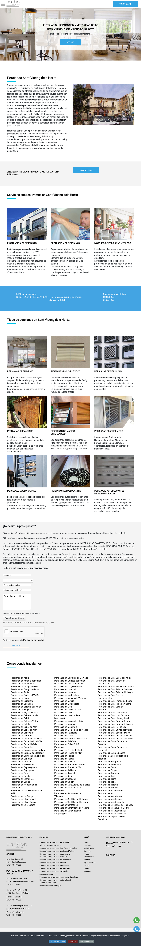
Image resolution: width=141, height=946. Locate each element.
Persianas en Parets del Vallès (69, 750)
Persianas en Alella (20, 678)
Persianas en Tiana (107, 779)
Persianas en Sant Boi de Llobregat (71, 799)
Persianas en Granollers (22, 779)
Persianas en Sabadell (65, 779)
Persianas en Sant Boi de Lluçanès (71, 802)
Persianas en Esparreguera (24, 767)
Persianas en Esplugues (22, 770)
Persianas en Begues (21, 709)
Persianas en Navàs (64, 735)
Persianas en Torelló (108, 787)
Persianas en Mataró (64, 701)
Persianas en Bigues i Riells (24, 712)
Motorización (89, 848)
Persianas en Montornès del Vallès (71, 730)
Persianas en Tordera (108, 784)
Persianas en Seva (107, 767)
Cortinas (87, 860)
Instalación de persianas (22, 243)
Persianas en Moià (63, 706)
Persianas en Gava (20, 773)
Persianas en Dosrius (21, 761)
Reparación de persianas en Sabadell (54, 842)
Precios (87, 865)
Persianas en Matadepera (66, 704)
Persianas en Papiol (64, 756)
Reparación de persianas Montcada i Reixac (57, 851)
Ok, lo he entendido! (57, 941)
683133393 (108, 297)
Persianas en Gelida (20, 776)
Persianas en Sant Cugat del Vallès (114, 678)
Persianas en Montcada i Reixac (69, 721)
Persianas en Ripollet (64, 773)
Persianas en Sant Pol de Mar (112, 727)
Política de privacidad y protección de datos (119, 842)
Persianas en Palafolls (65, 741)
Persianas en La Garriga (22, 796)
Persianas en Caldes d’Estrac (25, 721)
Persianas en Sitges (107, 770)
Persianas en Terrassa (108, 773)
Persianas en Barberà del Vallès (26, 706)
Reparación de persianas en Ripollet (54, 871)
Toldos (86, 854)
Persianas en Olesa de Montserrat (70, 738)
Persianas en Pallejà (64, 758)
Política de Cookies (113, 846)
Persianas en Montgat (64, 724)
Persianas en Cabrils (21, 718)
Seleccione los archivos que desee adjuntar (21, 613)
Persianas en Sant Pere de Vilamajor (115, 724)
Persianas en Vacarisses (110, 796)
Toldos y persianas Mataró (50, 845)
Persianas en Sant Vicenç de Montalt (115, 735)
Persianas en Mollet (64, 712)
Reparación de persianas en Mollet (53, 857)
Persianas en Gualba (20, 782)
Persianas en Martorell (65, 689)
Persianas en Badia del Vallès (25, 695)
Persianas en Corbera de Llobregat (27, 753)
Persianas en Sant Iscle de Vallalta (114, 704)
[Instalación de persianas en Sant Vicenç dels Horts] (27, 223)
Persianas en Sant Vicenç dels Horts (115, 738)
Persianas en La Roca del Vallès (69, 680)
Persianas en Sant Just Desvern (113, 715)
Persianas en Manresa (65, 692)
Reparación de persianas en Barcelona (55, 854)
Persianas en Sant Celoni (66, 805)
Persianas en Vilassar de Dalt (112, 810)
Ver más (70, 42)
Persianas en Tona (107, 782)
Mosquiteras (89, 857)
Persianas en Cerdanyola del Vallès (28, 750)
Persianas (87, 845)
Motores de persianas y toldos (112, 243)
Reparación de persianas (65, 243)
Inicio (86, 842)
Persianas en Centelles (22, 747)
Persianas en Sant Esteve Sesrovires (116, 686)
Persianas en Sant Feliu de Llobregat (115, 692)
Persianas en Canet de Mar (24, 727)
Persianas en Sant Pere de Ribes (114, 721)
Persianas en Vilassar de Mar (112, 813)
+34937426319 (23, 297)
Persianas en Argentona (22, 683)
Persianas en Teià (106, 776)
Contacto (87, 871)
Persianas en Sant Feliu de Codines (115, 689)
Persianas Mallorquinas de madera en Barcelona (59, 877)
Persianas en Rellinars (65, 770)
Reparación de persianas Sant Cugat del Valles (58, 848)
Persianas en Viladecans (110, 799)
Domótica (87, 851)
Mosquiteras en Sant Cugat (50, 886)
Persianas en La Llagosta (23, 805)
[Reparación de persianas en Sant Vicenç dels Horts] (70, 223)
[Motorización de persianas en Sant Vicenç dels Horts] (114, 223)
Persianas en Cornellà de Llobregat (27, 756)
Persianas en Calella (20, 724)
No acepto (72, 941)
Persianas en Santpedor (109, 761)
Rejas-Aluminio (90, 863)
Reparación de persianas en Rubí (53, 863)
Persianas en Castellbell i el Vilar (26, 741)
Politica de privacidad (33, 640)
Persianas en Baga (20, 698)
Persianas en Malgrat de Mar (68, 686)
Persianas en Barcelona (22, 701)
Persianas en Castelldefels (24, 744)
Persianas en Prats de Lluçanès (69, 764)
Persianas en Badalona (22, 704)
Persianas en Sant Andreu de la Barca (72, 784)
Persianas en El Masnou (22, 764)
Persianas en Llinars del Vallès (69, 683)
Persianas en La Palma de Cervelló (71, 678)
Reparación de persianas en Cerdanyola (55, 860)
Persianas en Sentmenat (109, 764)
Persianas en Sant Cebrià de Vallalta (71, 808)
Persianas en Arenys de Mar (24, 686)
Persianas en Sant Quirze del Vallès (115, 730)
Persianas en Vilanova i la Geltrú (113, 808)
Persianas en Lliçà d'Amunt (23, 802)
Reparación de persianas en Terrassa (54, 865)
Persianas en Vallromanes (110, 790)
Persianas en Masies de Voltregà (70, 698)
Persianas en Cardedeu (22, 735)
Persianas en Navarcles (65, 732)
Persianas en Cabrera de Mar (25, 715)
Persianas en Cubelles (21, 758)
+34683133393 (40, 297)
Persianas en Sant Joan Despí (112, 712)
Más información (86, 941)
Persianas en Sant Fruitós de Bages (115, 701)
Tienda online (125, 4)
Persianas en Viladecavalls (111, 802)
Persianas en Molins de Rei (67, 709)
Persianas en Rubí (63, 776)
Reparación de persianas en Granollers (55, 868)
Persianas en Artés (20, 692)
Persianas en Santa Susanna (111, 753)
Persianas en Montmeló (65, 727)
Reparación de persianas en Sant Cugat (55, 880)
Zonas (86, 868)
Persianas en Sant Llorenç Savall (113, 718)
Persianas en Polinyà (64, 761)
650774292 (108, 300)
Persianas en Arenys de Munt (25, 689)
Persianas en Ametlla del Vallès (26, 680)
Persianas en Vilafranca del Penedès (115, 805)
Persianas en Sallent (64, 782)
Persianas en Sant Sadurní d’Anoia (114, 732)
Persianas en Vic (106, 793)
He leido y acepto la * (25, 640)
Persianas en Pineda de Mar (68, 753)
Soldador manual (46, 874)
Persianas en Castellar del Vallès (27, 738)
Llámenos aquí (86, 170)
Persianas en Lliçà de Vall (23, 799)
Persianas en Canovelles (23, 732)
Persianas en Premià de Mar (68, 767)
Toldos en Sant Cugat (48, 883)
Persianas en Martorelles (66, 695)
